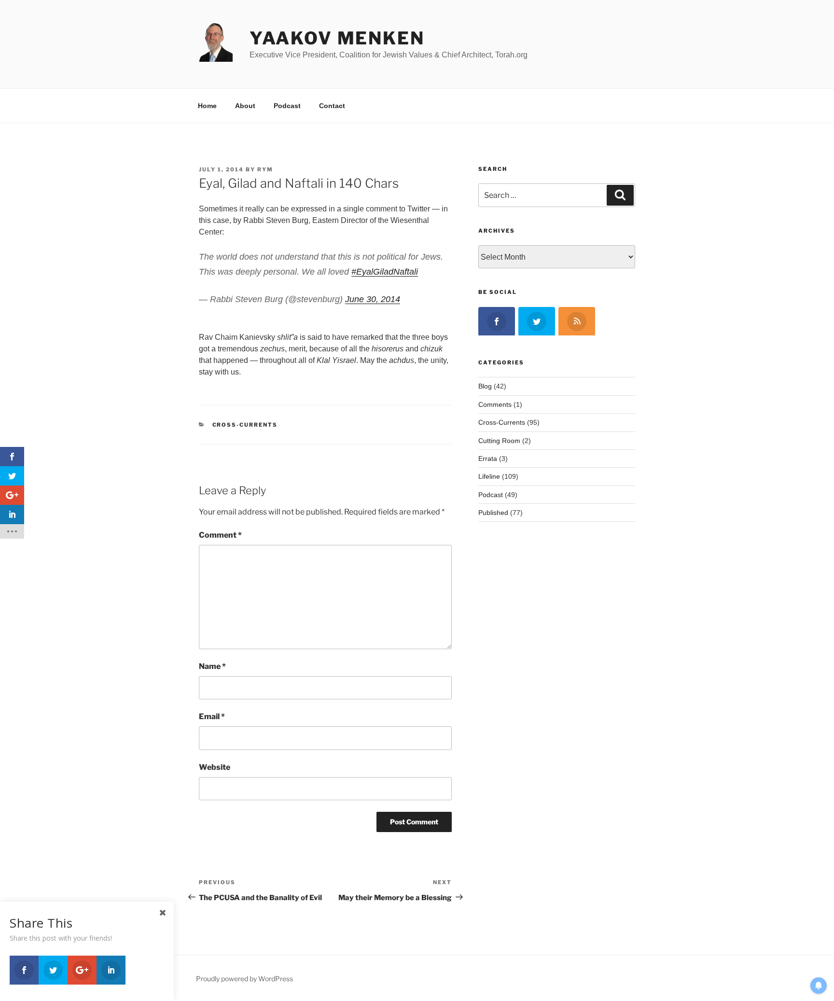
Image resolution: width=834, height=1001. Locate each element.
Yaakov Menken (337, 38)
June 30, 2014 (372, 299)
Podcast (287, 106)
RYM (265, 169)
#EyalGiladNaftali (384, 272)
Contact (332, 106)
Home (207, 106)
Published (493, 512)
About (245, 106)
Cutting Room (499, 441)
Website (214, 767)
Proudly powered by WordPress (244, 978)
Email (212, 716)
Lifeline (489, 476)
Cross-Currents (245, 424)
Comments (495, 404)
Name (212, 666)
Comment (220, 535)
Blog (485, 386)
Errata (487, 458)
